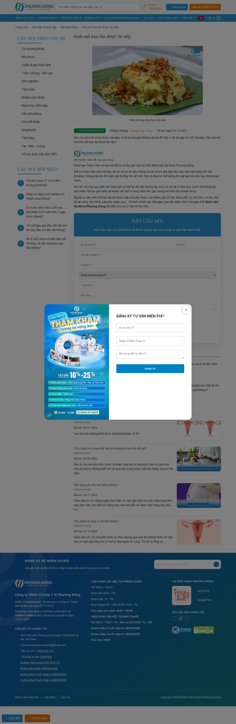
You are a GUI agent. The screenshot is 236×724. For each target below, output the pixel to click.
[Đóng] (186, 309)
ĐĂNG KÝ (150, 369)
